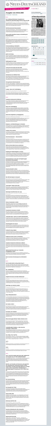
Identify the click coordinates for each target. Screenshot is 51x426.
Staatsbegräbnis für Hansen (12, 223)
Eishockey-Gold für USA (11, 400)
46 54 (7, 347)
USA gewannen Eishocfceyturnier (13, 82)
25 (38, 54)
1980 (43, 42)
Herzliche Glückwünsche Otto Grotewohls (15, 409)
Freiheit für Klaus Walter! (11, 230)
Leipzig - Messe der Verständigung (13, 89)
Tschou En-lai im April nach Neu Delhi (14, 67)
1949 (37, 39)
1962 (36, 40)
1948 (36, 39)
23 (35, 54)
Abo (6, 0)
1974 (32, 42)
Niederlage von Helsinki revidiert (13, 285)
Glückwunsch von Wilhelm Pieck (13, 74)
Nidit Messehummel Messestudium (13, 28)
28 (43, 54)
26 (40, 54)
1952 (43, 39)
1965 (41, 40)
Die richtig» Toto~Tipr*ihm (11, 334)
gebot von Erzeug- (10, 54)
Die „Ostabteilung (9, 269)
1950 (39, 39)
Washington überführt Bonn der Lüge (14, 191)
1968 (34, 41)
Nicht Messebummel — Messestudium (14, 136)
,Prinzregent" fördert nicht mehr (12, 185)
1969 (36, 41)
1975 (34, 42)
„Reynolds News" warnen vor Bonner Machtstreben (17, 216)
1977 (37, 42)
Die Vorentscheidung (10, 379)
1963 (37, 40)
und (35, 64)
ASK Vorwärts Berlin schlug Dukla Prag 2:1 (15, 263)
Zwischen (35, 62)
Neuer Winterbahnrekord (11, 294)
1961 (34, 40)
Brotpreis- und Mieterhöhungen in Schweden (15, 124)
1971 (39, 41)
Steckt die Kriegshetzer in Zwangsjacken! (15, 114)
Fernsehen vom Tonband (11, 311)
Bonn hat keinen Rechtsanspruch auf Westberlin (16, 256)
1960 (32, 40)
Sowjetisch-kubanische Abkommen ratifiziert (15, 242)
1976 (36, 42)
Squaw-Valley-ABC (10, 393)
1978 (39, 42)
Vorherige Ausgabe (8, 14)
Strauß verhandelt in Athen (11, 169)
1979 (41, 42)
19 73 (7, 341)
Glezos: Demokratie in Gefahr (12, 202)
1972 (41, 41)
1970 (37, 41)
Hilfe (8, 0)
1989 (34, 43)
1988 (32, 43)
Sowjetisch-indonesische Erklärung (13, 99)
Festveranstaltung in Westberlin (12, 45)
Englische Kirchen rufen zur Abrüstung (14, 236)
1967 (32, 41)
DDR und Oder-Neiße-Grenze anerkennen (14, 145)
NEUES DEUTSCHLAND (11, 416)
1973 (43, 41)
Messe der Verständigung (11, 106)
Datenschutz (19, 0)
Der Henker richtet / (10, 304)
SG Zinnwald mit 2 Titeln (11, 387)
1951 (41, 39)
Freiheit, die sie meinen (11, 130)
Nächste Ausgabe (15, 14)
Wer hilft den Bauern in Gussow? (13, 177)
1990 (36, 43)
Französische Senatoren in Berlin (13, 210)
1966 (43, 40)
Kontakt (12, 0)
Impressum (15, 0)
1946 (32, 39)
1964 (39, 40)
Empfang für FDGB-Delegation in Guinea (14, 151)
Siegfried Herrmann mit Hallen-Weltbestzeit (15, 276)
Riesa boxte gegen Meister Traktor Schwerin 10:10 (16, 318)
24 (37, 54)
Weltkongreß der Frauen (11, 61)
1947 (34, 39)
